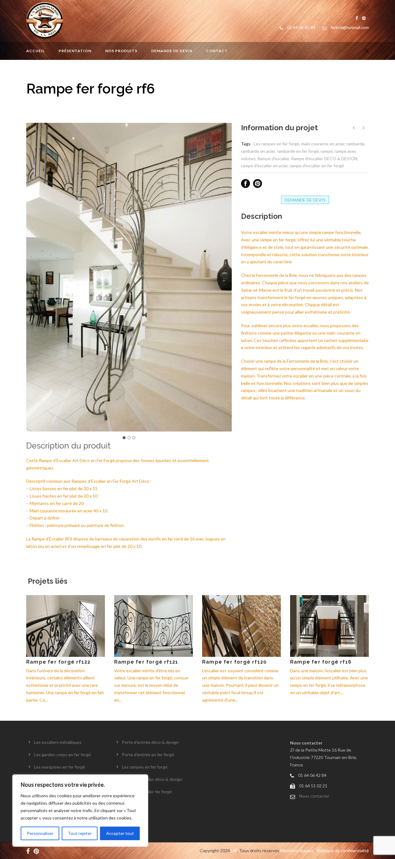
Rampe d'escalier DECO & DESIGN (324, 158)
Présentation (75, 50)
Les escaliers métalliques (58, 742)
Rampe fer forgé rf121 (146, 662)
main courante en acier (322, 143)
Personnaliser (40, 833)
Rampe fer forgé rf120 (234, 662)
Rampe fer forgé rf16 (320, 662)
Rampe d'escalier (273, 158)
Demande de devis (171, 50)
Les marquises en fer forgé (59, 766)
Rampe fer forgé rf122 (58, 662)
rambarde (355, 143)
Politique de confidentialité (343, 850)
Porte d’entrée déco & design (150, 742)
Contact (217, 50)
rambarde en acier (258, 151)
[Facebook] (29, 850)
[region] (80, 810)
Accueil (35, 50)
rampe (327, 151)
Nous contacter (314, 796)
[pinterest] (38, 850)
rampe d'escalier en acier (264, 165)
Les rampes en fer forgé (276, 143)
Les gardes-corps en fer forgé (62, 754)
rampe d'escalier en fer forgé (316, 165)
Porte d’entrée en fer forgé (148, 754)
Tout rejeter (80, 833)
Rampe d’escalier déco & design (152, 779)
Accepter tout (120, 833)
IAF (234, 850)
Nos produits (121, 50)
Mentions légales (296, 850)
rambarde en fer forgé (298, 151)
